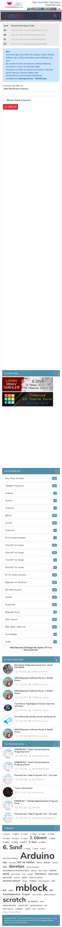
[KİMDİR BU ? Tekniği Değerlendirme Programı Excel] (8, 804)
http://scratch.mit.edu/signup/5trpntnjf (28, 35)
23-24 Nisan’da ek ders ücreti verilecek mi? (35, 716)
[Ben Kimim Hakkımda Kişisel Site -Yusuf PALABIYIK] (8, 668)
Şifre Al (12, 106)
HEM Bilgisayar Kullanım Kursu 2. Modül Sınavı (33, 692)
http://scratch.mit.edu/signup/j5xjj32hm (28, 39)
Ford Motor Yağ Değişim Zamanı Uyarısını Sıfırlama (34, 705)
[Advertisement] (31, 242)
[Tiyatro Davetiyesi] (8, 791)
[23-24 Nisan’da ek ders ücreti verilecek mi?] (8, 720)
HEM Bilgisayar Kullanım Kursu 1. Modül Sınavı (33, 679)
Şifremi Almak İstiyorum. (18, 100)
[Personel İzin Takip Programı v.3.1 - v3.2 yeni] (8, 778)
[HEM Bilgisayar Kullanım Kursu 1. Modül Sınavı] (8, 681)
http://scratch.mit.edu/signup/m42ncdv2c (29, 30)
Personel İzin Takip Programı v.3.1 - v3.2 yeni (35, 775)
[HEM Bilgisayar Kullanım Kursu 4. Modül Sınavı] (8, 733)
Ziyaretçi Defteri (47, 920)
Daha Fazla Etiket (11, 912)
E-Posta (34, 920)
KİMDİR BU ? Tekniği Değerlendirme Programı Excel (36, 802)
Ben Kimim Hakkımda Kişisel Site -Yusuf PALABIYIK (33, 666)
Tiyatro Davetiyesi (23, 788)
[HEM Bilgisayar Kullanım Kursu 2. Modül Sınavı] (8, 694)
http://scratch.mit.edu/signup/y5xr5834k (29, 44)
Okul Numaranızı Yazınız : (16, 88)
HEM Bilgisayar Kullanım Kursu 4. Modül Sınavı (33, 730)
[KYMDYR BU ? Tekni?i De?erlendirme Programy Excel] (8, 753)
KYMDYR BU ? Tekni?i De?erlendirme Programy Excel (31, 750)
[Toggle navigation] (55, 16)
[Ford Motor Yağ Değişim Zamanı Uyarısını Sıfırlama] (8, 707)
